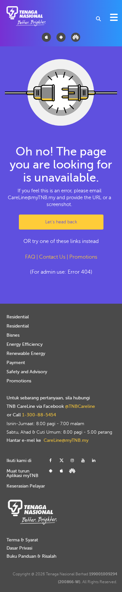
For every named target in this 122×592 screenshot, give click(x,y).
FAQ (30, 257)
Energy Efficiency (25, 344)
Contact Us (52, 257)
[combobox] (98, 18)
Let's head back (61, 221)
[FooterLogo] (32, 510)
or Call (31, 415)
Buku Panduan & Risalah (31, 556)
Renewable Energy (26, 353)
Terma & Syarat (22, 539)
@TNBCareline (80, 406)
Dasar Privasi (19, 548)
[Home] (20, 16)
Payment (16, 362)
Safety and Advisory (27, 371)
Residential (18, 316)
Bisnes (13, 335)
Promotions (83, 257)
